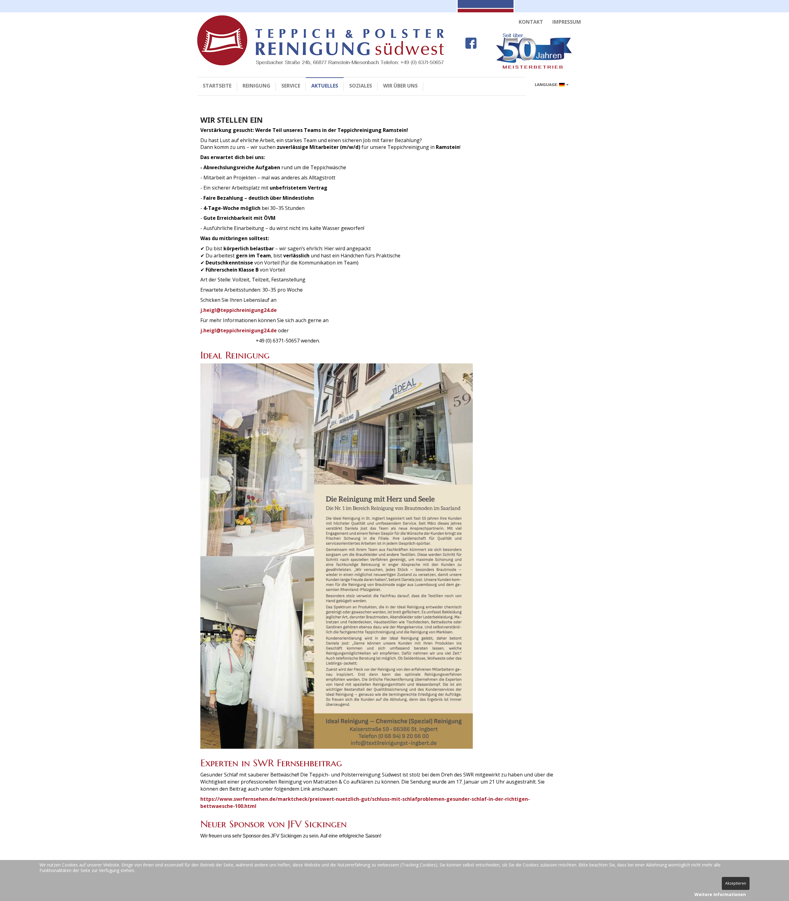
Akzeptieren (735, 883)
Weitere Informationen (720, 894)
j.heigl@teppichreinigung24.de (238, 310)
